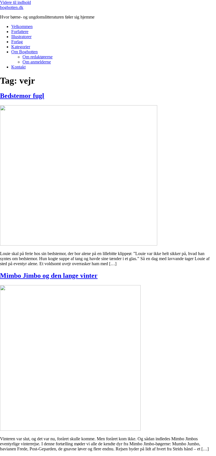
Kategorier (20, 46)
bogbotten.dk (11, 7)
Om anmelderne (36, 61)
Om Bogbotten (24, 51)
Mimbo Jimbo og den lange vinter (49, 275)
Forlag (17, 41)
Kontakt (18, 67)
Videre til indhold (15, 2)
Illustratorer (21, 36)
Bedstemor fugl (22, 95)
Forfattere (19, 31)
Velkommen (22, 26)
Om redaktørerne (37, 56)
